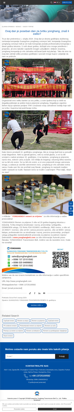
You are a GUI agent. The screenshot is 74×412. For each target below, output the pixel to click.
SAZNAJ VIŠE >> (37, 305)
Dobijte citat (67, 2)
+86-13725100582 (41, 375)
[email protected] (15, 288)
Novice (18, 26)
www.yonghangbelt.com (24, 237)
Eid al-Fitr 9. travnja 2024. (18, 298)
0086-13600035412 (41, 379)
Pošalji (62, 356)
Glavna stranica (8, 26)
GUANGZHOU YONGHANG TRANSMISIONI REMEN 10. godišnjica (32, 300)
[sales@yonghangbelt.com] (71, 203)
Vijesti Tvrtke (28, 26)
